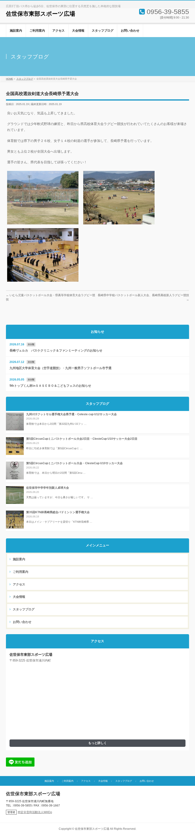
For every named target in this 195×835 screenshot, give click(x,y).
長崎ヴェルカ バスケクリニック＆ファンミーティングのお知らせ (56, 350)
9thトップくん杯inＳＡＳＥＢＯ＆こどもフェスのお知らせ (50, 385)
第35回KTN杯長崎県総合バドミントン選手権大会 (58, 512)
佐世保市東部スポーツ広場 (40, 14)
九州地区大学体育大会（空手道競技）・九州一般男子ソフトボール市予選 (61, 368)
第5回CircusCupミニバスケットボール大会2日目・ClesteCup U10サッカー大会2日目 (81, 438)
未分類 (31, 344)
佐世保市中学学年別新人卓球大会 (47, 487)
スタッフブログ (23, 609)
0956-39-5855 (168, 11)
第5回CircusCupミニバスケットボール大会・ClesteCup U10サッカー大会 (74, 463)
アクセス (18, 584)
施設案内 (18, 559)
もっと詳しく (97, 743)
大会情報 (18, 596)
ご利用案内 (20, 572)
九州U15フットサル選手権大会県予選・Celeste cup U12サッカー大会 (71, 414)
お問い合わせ (21, 622)
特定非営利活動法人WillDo (35, 812)
